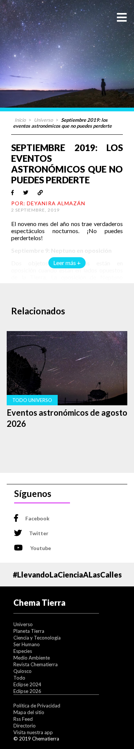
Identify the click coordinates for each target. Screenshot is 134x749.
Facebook (37, 518)
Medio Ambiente (31, 658)
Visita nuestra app (33, 732)
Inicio (20, 120)
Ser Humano (26, 644)
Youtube (40, 548)
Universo (43, 120)
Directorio (24, 726)
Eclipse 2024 (27, 684)
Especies (22, 651)
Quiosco (22, 671)
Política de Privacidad (36, 706)
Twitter (38, 533)
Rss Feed (23, 719)
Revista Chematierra (35, 664)
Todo (19, 678)
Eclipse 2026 (27, 691)
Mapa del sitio (28, 712)
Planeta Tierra (28, 631)
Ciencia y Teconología (37, 638)
